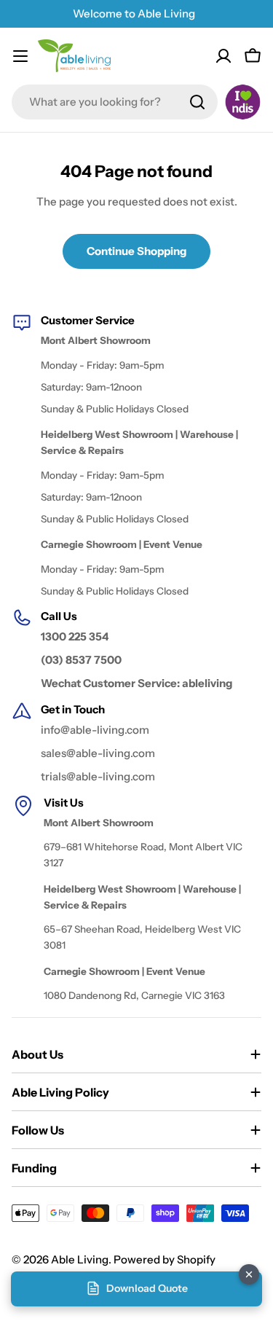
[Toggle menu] (20, 56)
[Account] (223, 56)
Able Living (79, 1259)
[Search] (197, 102)
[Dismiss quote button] (249, 1274)
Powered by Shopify (164, 1259)
